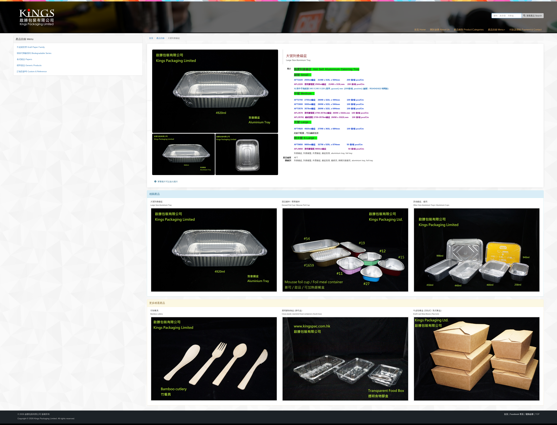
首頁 (151, 38)
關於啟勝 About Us (440, 29)
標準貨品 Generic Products (29, 65)
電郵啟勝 (529, 414)
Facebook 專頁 (517, 414)
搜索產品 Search (534, 15)
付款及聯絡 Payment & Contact (525, 29)
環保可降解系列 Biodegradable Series (34, 53)
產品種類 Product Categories (469, 29)
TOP (537, 414)
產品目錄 (160, 38)
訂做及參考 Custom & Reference (32, 71)
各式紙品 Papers (24, 59)
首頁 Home (420, 29)
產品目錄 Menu (496, 29)
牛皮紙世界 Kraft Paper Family (31, 47)
